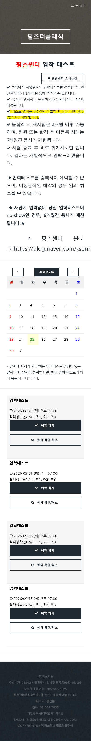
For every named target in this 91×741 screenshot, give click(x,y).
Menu (80, 5)
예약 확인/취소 (47, 440)
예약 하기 (47, 425)
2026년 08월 (46, 272)
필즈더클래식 (45, 36)
